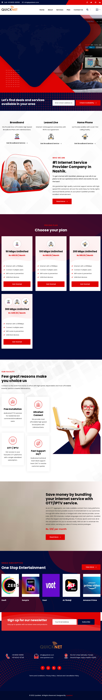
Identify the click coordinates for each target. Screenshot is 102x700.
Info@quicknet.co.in (32, 2)
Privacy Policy (51, 676)
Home (42, 10)
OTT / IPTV (13, 448)
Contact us (78, 10)
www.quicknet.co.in (46, 658)
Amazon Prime (90, 600)
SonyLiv (25, 600)
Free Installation (13, 409)
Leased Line (51, 122)
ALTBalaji (67, 600)
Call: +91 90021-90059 (12, 2)
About (50, 10)
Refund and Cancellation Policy (68, 676)
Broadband (17, 122)
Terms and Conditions (37, 676)
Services (59, 10)
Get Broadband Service (16, 143)
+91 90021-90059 (18, 655)
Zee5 (3, 600)
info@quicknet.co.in (47, 655)
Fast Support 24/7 (38, 452)
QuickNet (69, 695)
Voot (44, 600)
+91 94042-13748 (18, 658)
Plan (68, 10)
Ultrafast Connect (38, 414)
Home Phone (85, 122)
